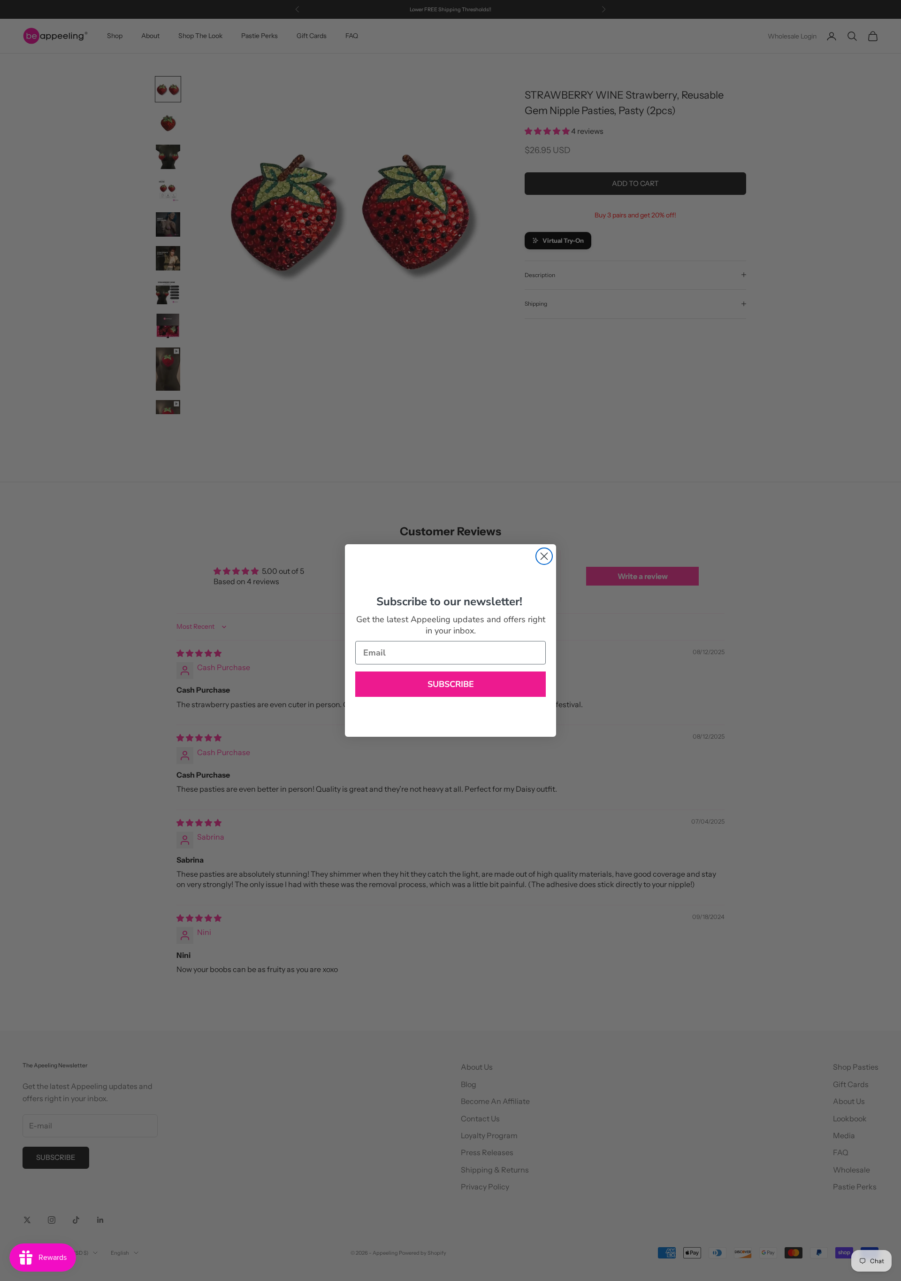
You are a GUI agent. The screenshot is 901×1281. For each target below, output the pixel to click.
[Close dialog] (544, 556)
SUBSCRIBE (451, 684)
